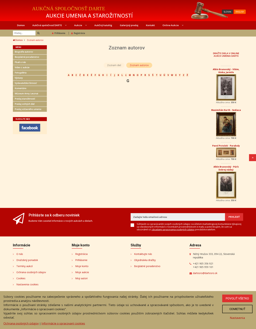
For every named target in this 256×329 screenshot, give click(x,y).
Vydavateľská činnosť (26, 83)
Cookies (20, 278)
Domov (21, 25)
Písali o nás (20, 62)
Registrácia (79, 33)
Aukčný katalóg (103, 25)
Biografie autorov (24, 51)
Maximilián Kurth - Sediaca (226, 110)
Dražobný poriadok (27, 260)
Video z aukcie (22, 67)
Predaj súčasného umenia (28, 109)
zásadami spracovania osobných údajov (173, 229)
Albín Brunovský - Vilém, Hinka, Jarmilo (226, 71)
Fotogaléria (20, 72)
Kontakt (150, 25)
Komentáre (20, 88)
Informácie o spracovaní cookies (63, 323)
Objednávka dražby (145, 260)
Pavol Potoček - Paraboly (226, 145)
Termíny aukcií (24, 266)
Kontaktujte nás (143, 254)
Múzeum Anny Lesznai (26, 93)
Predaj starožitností (25, 98)
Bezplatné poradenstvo (27, 57)
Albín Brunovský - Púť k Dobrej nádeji (226, 168)
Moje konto (81, 266)
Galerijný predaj (129, 25)
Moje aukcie (82, 272)
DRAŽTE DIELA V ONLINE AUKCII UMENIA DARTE (226, 54)
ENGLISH (240, 11)
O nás (19, 254)
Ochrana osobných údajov (31, 272)
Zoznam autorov (139, 65)
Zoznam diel (114, 65)
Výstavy (19, 77)
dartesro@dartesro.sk (205, 273)
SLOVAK (227, 11)
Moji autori (81, 278)
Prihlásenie (60, 33)
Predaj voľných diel (24, 103)
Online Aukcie (170, 25)
